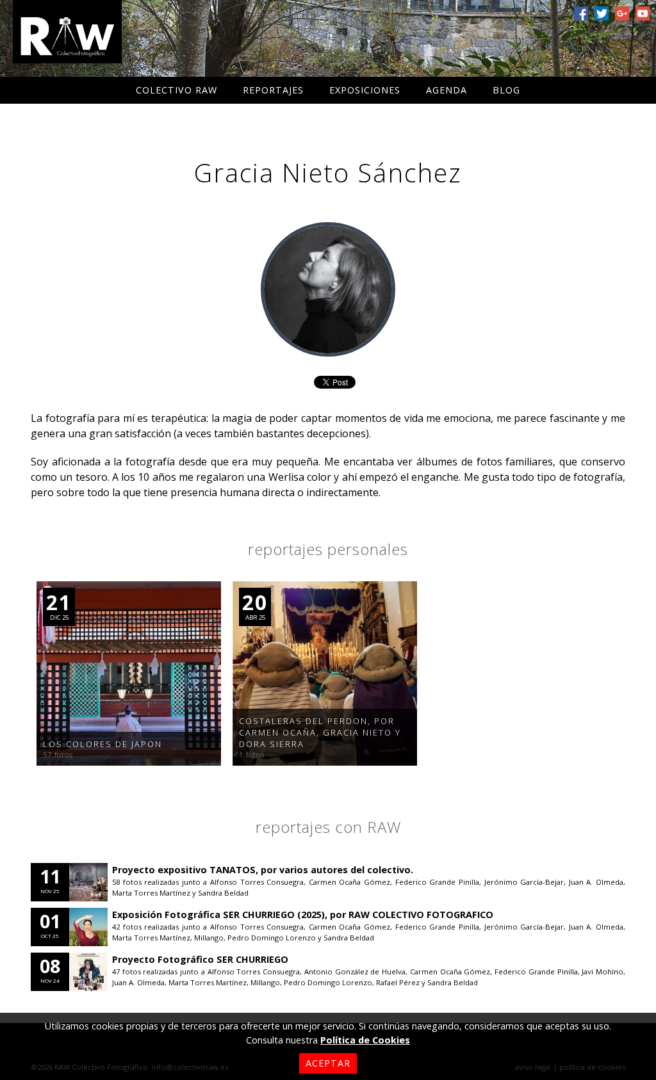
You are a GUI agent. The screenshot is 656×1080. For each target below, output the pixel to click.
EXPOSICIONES (364, 90)
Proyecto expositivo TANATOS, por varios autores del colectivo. (262, 870)
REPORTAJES (273, 90)
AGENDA (446, 90)
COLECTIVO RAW (176, 90)
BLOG (506, 90)
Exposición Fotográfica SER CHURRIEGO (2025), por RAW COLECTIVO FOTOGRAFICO (302, 914)
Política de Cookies (365, 1040)
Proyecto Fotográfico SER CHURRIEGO (200, 959)
